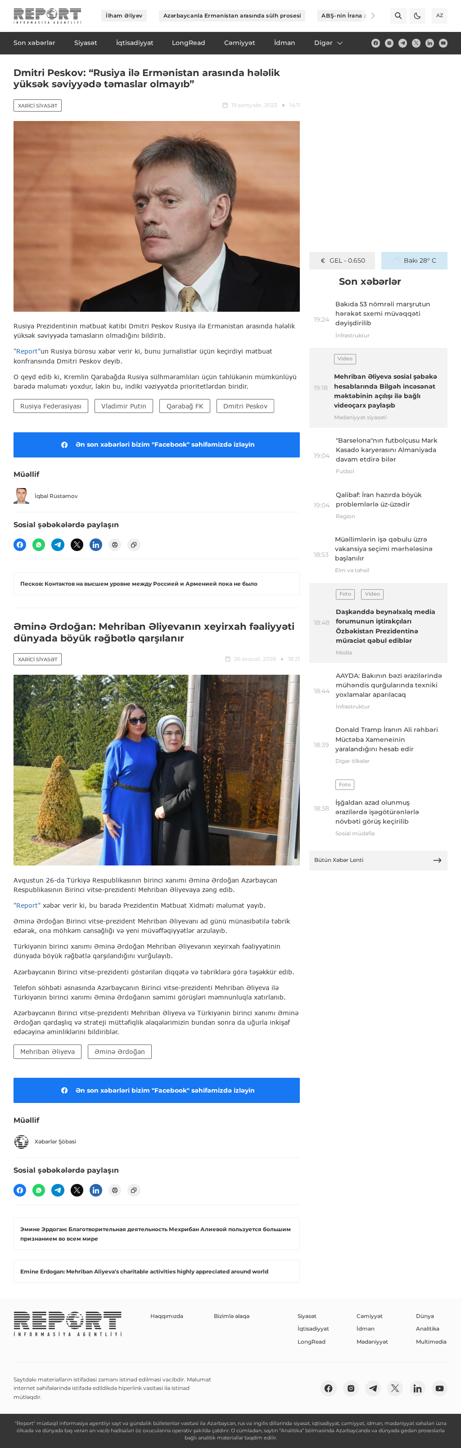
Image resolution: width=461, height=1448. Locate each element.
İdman (366, 1328)
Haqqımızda (166, 1316)
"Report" (27, 351)
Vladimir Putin (123, 406)
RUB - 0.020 (347, 260)
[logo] (47, 16)
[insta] (389, 43)
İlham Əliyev (124, 15)
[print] (114, 544)
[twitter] (416, 43)
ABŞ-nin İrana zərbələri (355, 15)
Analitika (427, 1328)
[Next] (367, 16)
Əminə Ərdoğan (120, 1051)
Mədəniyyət (372, 1341)
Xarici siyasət (37, 106)
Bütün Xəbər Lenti (338, 859)
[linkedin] (429, 43)
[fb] (375, 43)
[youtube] (443, 43)
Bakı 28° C (420, 260)
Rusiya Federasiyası (50, 406)
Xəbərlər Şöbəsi (55, 1141)
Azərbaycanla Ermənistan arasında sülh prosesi (232, 15)
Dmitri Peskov (245, 406)
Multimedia (431, 1341)
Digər (323, 43)
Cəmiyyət (370, 1316)
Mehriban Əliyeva (47, 1051)
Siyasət (307, 1316)
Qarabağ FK (185, 406)
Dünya (425, 1316)
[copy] (133, 544)
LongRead (311, 1341)
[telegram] (402, 43)
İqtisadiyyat (313, 1328)
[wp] (38, 544)
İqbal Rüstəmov (56, 496)
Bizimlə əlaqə (231, 1316)
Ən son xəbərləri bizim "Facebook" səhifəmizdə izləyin (165, 444)
